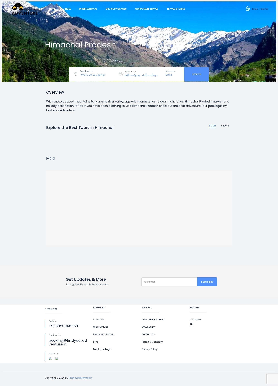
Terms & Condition (152, 341)
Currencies (196, 319)
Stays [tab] (225, 125)
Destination (86, 71)
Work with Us (100, 327)
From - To (130, 71)
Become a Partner (103, 334)
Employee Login (102, 349)
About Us (98, 319)
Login (255, 8)
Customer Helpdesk (153, 319)
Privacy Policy (149, 349)
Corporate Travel (146, 8)
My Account (148, 327)
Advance (170, 71)
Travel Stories (176, 8)
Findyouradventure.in (80, 377)
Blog (95, 341)
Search (196, 74)
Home (52, 8)
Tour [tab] (212, 125)
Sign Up (264, 8)
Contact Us (148, 334)
